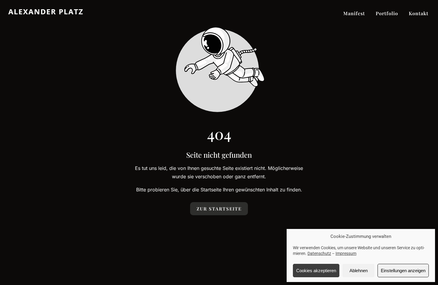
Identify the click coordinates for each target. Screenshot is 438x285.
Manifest (354, 13)
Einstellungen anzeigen (403, 270)
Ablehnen (359, 270)
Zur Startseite (219, 209)
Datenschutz (319, 253)
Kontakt (418, 13)
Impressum (346, 253)
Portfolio (387, 13)
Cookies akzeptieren (316, 270)
